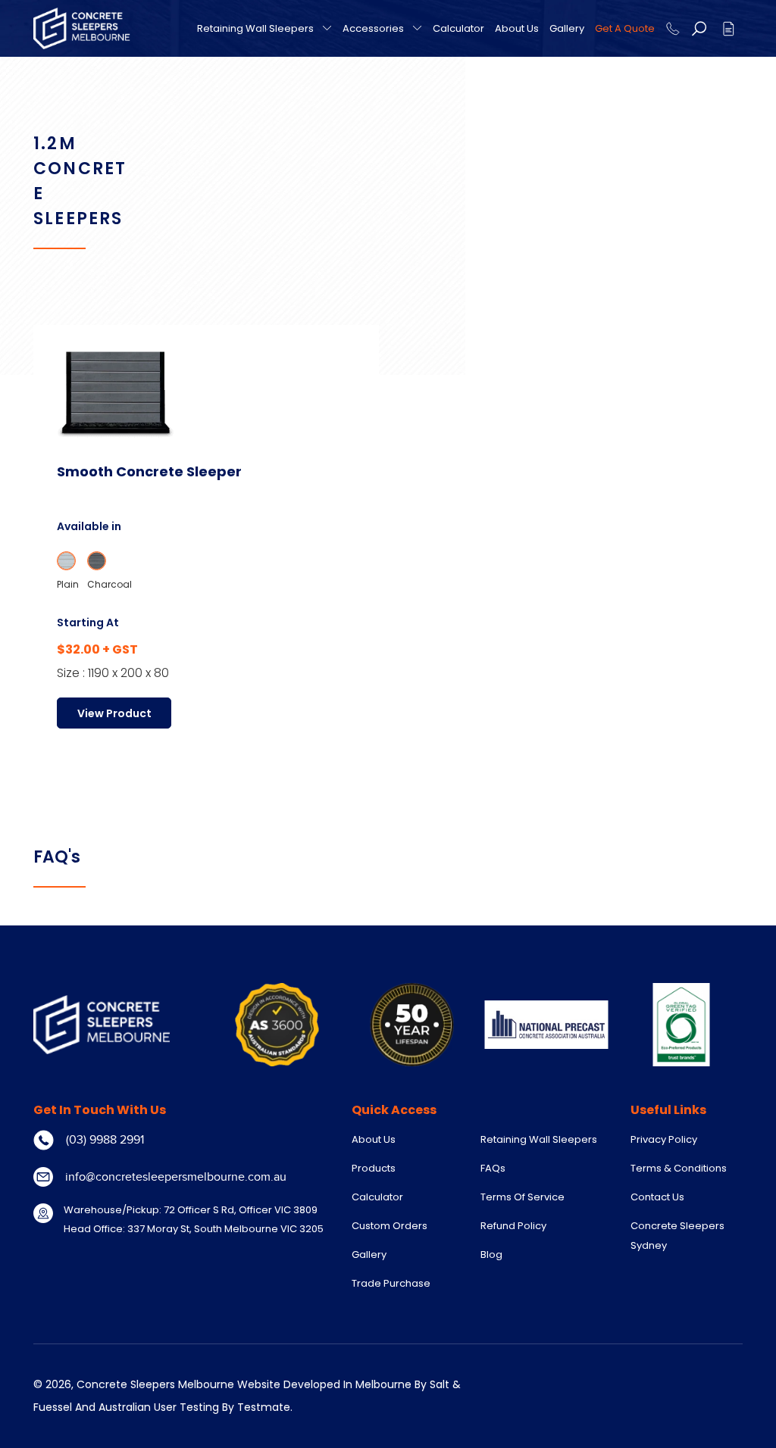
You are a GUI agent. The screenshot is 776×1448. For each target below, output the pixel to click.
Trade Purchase (391, 1283)
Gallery (566, 28)
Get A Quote (625, 28)
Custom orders (389, 1226)
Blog (491, 1254)
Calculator (458, 28)
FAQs (492, 1168)
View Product (114, 713)
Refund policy (513, 1226)
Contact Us (657, 1197)
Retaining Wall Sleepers (255, 28)
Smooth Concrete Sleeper (149, 471)
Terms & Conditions (678, 1168)
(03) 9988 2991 (105, 1140)
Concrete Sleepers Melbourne (155, 1384)
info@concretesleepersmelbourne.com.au (175, 1177)
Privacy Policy (663, 1139)
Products (374, 1168)
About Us (517, 28)
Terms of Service (522, 1197)
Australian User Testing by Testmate (194, 1407)
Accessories (373, 28)
